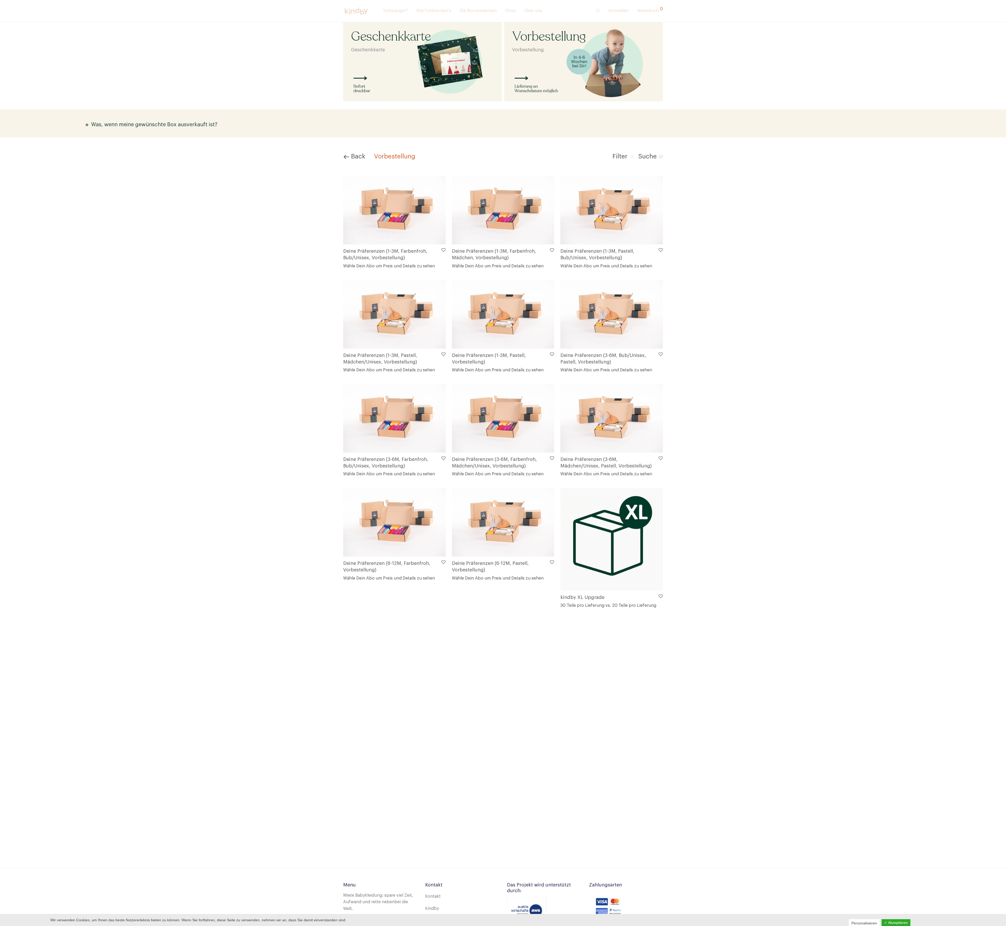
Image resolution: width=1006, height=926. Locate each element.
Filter (620, 156)
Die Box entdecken (478, 11)
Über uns (533, 11)
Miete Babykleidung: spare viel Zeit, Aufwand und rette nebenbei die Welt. (378, 902)
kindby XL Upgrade (582, 597)
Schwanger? (395, 11)
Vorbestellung (528, 49)
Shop (510, 11)
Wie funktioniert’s (433, 11)
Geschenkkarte (368, 49)
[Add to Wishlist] (443, 250)
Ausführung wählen (360, 266)
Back (357, 156)
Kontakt (433, 896)
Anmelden (618, 11)
